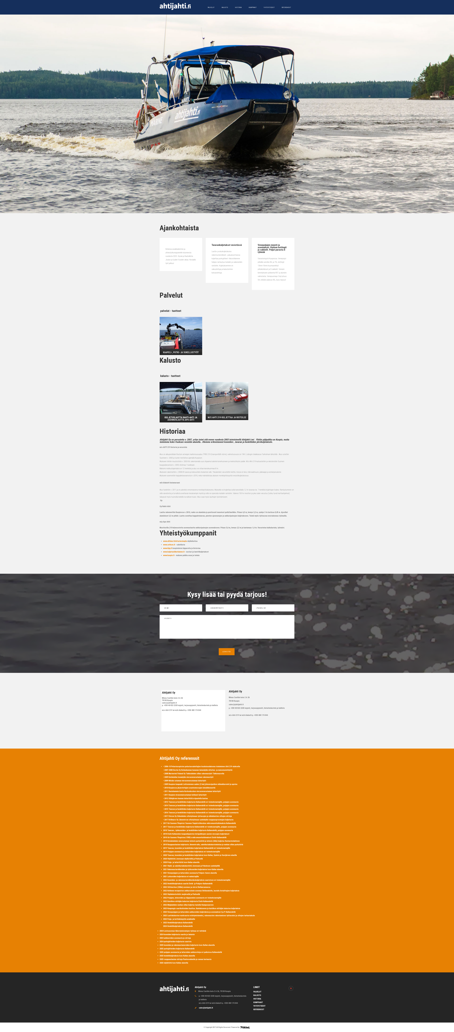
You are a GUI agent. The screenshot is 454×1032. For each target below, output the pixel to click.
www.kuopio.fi (168, 555)
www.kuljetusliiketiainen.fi (173, 552)
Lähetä (227, 652)
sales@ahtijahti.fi (206, 1008)
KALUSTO (225, 7)
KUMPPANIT (253, 7)
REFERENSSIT (286, 7)
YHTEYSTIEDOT (269, 7)
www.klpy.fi (167, 548)
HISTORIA (238, 7)
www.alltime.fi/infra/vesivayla (175, 541)
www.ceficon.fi (169, 545)
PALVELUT (211, 7)
